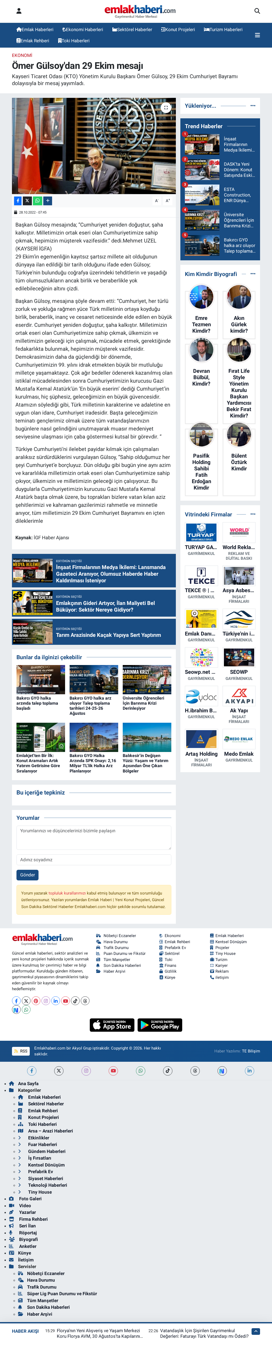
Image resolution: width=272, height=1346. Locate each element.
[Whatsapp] (26, 1009)
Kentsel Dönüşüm (231, 941)
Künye (170, 977)
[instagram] (86, 1071)
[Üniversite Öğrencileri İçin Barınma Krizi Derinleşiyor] (147, 679)
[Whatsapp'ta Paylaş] (37, 201)
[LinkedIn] (55, 1000)
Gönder (27, 874)
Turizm (221, 959)
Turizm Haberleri (226, 29)
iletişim (222, 977)
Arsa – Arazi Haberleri (50, 1131)
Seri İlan (27, 1225)
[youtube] (113, 1071)
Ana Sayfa (28, 1083)
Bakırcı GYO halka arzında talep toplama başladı (37, 703)
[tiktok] (167, 1071)
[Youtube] (65, 1000)
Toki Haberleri (76, 40)
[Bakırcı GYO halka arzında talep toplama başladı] (40, 679)
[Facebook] (16, 1000)
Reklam (222, 971)
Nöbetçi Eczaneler (120, 935)
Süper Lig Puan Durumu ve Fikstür (62, 1293)
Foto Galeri (30, 1198)
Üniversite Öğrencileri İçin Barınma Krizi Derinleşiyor (143, 703)
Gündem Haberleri (46, 1151)
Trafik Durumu (116, 947)
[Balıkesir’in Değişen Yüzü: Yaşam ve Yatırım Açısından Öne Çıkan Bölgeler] (147, 736)
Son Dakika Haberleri (122, 965)
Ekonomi (22, 55)
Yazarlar (27, 1212)
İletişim (26, 1260)
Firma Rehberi (33, 1219)
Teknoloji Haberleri (47, 1185)
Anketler (27, 1246)
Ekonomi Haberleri (84, 29)
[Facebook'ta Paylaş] (18, 201)
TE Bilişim (251, 1051)
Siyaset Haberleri (45, 1178)
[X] (26, 1000)
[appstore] (113, 1024)
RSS (23, 1051)
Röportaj (27, 1232)
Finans (170, 965)
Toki (168, 959)
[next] (222, 1071)
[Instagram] (45, 1000)
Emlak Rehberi (34, 40)
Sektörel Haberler (134, 29)
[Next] (16, 1009)
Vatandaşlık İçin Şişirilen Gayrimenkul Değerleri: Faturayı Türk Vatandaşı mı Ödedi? (204, 1333)
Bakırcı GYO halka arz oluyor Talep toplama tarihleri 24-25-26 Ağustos (90, 706)
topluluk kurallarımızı (68, 893)
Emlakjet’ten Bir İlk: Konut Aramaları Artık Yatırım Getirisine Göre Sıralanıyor (38, 763)
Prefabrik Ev (175, 947)
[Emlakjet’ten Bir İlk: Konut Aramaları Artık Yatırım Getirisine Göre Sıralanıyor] (40, 736)
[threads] (195, 1071)
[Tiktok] (75, 1000)
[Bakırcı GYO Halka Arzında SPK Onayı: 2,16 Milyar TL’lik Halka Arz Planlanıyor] (94, 736)
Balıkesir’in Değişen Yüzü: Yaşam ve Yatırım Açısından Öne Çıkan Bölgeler (145, 763)
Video (24, 1205)
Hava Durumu (116, 941)
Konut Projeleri (180, 29)
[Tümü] (253, 105)
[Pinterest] (36, 1000)
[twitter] (58, 1071)
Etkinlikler (38, 1137)
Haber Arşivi (114, 971)
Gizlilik (171, 971)
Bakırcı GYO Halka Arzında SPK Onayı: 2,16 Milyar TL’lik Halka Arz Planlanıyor (93, 763)
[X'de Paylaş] (27, 201)
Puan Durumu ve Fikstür (125, 953)
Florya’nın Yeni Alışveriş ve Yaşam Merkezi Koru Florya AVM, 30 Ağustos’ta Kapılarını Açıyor (98, 1336)
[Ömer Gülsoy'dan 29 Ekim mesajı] (94, 146)
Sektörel (172, 953)
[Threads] (85, 1000)
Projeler (222, 947)
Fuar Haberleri (42, 1144)
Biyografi (28, 1239)
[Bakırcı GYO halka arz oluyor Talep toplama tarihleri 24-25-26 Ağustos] (94, 679)
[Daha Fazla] (47, 201)
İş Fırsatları (39, 1158)
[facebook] (31, 1071)
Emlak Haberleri (37, 29)
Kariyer (221, 965)
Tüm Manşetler (117, 959)
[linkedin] (249, 1071)
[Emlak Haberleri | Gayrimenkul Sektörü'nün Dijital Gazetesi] (140, 11)
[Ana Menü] (257, 35)
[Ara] (257, 11)
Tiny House (225, 953)
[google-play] (160, 1024)
